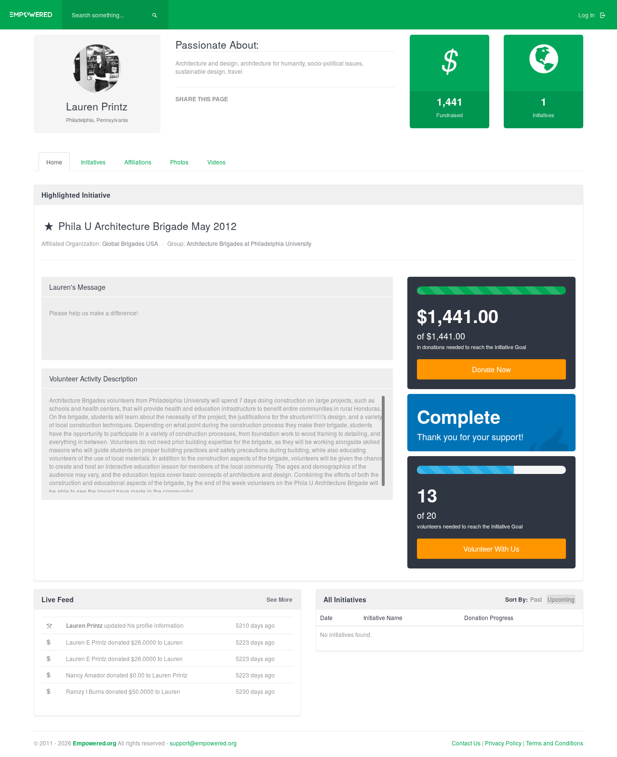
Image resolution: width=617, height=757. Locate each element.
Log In (587, 15)
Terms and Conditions (554, 743)
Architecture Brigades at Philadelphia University (249, 243)
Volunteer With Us (491, 548)
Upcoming (561, 599)
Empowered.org (94, 743)
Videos (216, 162)
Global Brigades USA (130, 243)
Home (54, 162)
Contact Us (466, 743)
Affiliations (137, 162)
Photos (179, 162)
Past (536, 599)
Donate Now (491, 369)
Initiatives (93, 162)
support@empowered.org (203, 743)
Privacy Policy (504, 743)
